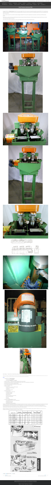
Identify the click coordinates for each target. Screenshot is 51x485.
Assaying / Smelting (29, 4)
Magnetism (35, 4)
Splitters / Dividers (17, 4)
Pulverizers (10, 4)
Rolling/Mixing (23, 4)
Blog (38, 4)
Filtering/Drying (4, 4)
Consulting (42, 4)
